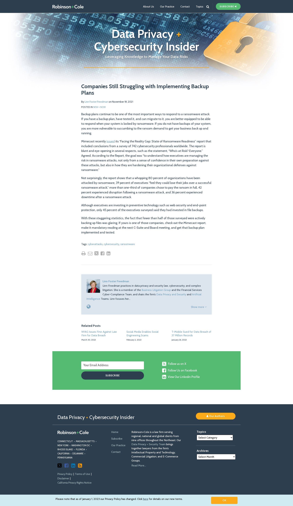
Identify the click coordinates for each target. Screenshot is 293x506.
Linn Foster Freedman (96, 101)
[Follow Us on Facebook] (66, 465)
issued (110, 141)
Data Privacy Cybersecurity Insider (146, 40)
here (145, 499)
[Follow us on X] (59, 465)
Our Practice (167, 6)
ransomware (127, 244)
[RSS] (80, 465)
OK (224, 500)
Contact (185, 6)
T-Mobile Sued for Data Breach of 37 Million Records (191, 333)
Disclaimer (63, 478)
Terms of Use (82, 474)
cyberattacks (95, 244)
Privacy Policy (64, 474)
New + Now (99, 107)
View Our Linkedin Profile (184, 377)
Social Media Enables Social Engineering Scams (142, 333)
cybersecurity (111, 244)
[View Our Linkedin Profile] (73, 465)
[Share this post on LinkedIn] (108, 253)
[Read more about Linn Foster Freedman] (89, 306)
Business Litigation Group (156, 290)
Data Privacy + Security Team (148, 444)
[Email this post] (90, 253)
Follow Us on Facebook (182, 370)
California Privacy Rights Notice (74, 482)
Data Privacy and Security (171, 294)
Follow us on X (177, 363)
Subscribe (116, 438)
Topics (199, 6)
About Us (148, 6)
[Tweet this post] (96, 253)
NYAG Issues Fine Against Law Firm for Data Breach (99, 333)
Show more (198, 307)
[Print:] (83, 253)
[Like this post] (102, 253)
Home (114, 432)
